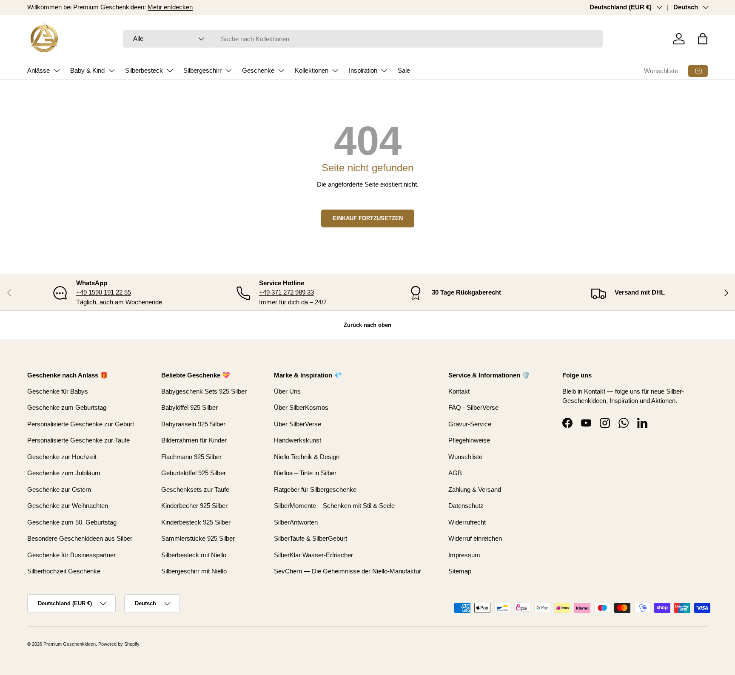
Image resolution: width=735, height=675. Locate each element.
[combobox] (363, 39)
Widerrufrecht (467, 522)
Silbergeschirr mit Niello (194, 571)
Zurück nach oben (367, 325)
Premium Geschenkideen (69, 644)
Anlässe (38, 70)
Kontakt (459, 391)
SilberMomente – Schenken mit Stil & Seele (334, 505)
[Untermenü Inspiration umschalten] (384, 70)
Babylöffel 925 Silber (189, 407)
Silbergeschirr (202, 70)
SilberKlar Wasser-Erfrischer (313, 555)
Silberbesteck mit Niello (193, 555)
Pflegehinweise (469, 440)
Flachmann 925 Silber (191, 456)
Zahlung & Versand (474, 489)
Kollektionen (311, 70)
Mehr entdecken (170, 7)
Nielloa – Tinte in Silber (305, 472)
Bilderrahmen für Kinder (194, 440)
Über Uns (287, 391)
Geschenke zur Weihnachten (67, 505)
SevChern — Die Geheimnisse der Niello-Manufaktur (347, 571)
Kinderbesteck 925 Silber (196, 522)
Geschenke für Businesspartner (71, 555)
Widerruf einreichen (475, 538)
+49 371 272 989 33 (286, 292)
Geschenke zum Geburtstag (66, 407)
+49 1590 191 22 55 (103, 292)
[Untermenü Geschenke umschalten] (281, 70)
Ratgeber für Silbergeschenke (315, 489)
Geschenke (258, 70)
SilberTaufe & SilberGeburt (310, 538)
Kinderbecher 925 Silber (194, 505)
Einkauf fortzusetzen (368, 218)
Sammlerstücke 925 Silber (198, 538)
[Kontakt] (698, 71)
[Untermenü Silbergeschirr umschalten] (228, 70)
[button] (702, 38)
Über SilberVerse (297, 424)
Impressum (464, 555)
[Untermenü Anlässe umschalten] (56, 70)
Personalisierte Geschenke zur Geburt (80, 424)
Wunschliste (661, 70)
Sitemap (459, 571)
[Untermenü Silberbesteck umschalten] (170, 70)
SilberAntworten (296, 522)
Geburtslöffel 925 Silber (193, 472)
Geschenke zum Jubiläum (63, 472)
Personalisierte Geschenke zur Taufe (78, 440)
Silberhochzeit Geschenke (63, 571)
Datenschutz (466, 505)
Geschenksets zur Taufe (195, 489)
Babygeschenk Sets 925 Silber (204, 391)
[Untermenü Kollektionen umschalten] (335, 70)
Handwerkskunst (297, 440)
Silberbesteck (144, 70)
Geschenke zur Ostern (59, 489)
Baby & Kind (87, 70)
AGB (455, 472)
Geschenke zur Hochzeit (62, 456)
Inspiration (363, 70)
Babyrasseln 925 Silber (193, 424)
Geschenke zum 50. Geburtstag (72, 522)
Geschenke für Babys (57, 391)
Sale (404, 70)
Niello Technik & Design (306, 456)
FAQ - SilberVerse (473, 407)
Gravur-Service (469, 424)
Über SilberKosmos (301, 407)
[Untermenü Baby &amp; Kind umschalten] (111, 70)
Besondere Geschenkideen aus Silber (79, 538)
